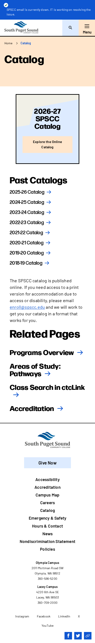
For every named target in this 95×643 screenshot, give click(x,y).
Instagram (22, 616)
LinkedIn (64, 616)
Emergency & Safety (47, 517)
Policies (47, 549)
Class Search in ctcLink (47, 387)
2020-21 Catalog (27, 243)
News (47, 533)
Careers (47, 502)
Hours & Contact (47, 525)
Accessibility (47, 479)
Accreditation (32, 408)
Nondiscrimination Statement (47, 541)
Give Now (47, 462)
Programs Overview (42, 352)
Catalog (47, 510)
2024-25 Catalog (27, 202)
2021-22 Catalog (26, 233)
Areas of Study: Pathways (35, 369)
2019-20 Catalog (27, 253)
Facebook (43, 616)
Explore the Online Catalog (47, 144)
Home (8, 43)
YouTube (47, 625)
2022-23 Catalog (27, 223)
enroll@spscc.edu (27, 307)
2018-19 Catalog (26, 263)
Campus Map (48, 494)
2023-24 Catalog (27, 213)
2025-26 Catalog (27, 192)
